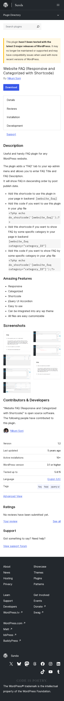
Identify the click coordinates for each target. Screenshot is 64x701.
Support (11, 134)
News (6, 572)
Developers (10, 606)
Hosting (8, 578)
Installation (13, 117)
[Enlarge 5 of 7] (56, 335)
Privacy (7, 584)
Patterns (39, 584)
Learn (6, 595)
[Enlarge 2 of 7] (26, 359)
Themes (38, 572)
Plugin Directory (12, 15)
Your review (10, 521)
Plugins (38, 578)
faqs (46, 486)
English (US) (54, 479)
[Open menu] (58, 5)
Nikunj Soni (14, 78)
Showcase (40, 566)
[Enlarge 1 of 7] (26, 335)
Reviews (12, 108)
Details (11, 100)
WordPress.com (14, 623)
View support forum (15, 546)
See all (57, 521)
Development (15, 125)
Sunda (15, 655)
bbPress (10, 635)
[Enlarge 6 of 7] (56, 349)
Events (38, 600)
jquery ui (55, 486)
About (7, 566)
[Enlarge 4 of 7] (26, 386)
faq (40, 486)
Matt (7, 629)
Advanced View (12, 496)
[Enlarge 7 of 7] (56, 363)
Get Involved (41, 595)
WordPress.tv (13, 612)
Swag (39, 612)
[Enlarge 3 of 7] (26, 372)
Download (11, 87)
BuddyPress (12, 640)
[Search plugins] (38, 26)
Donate (40, 606)
